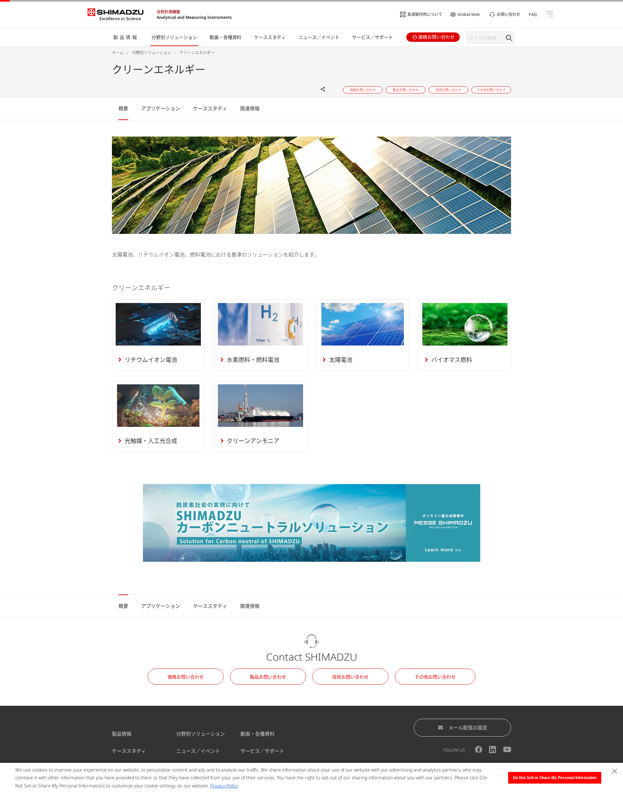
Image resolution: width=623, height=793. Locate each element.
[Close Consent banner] (614, 771)
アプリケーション (160, 108)
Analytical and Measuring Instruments (194, 17)
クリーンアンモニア (253, 441)
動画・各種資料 (257, 733)
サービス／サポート (262, 751)
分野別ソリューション (200, 733)
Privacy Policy (224, 786)
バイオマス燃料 (451, 360)
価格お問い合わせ (185, 677)
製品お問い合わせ (268, 677)
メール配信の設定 (467, 727)
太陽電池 (340, 360)
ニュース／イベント (198, 751)
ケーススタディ (210, 108)
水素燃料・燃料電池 (253, 360)
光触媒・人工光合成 (151, 441)
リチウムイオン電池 (151, 360)
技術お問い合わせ (350, 677)
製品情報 (121, 733)
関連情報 (250, 108)
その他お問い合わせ (435, 677)
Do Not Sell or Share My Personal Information (554, 777)
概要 (123, 108)
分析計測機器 (168, 12)
